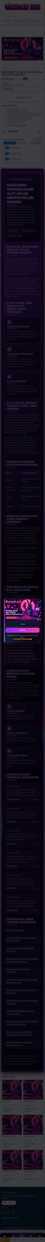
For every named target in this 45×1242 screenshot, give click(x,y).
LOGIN (22, 624)
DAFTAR (22, 630)
